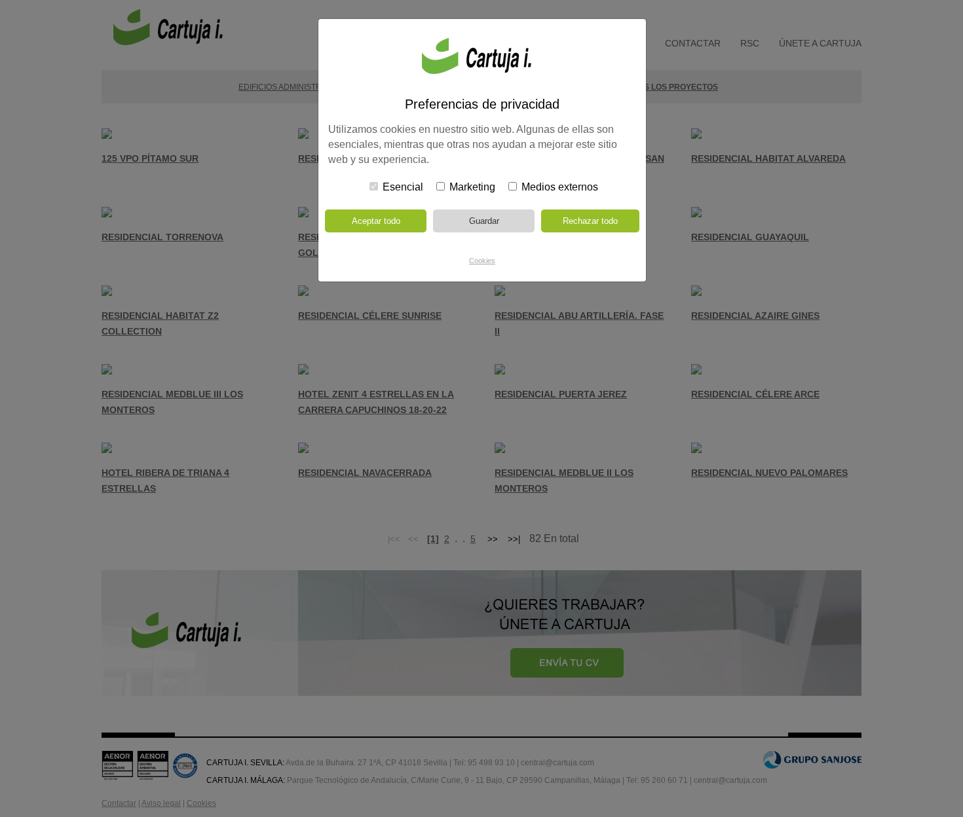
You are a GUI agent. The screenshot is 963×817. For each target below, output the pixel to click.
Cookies (482, 260)
